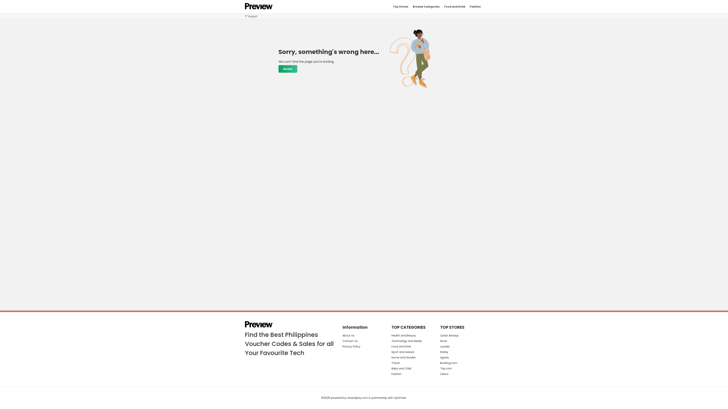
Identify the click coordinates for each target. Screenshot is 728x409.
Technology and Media (406, 341)
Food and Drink (454, 7)
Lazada (445, 346)
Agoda (444, 357)
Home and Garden (403, 357)
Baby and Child (401, 368)
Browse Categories (426, 7)
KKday (444, 352)
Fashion (475, 7)
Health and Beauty (403, 335)
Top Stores (400, 7)
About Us (348, 335)
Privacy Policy (351, 346)
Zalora (444, 374)
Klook (443, 341)
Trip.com (446, 368)
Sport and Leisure (402, 352)
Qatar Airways (449, 335)
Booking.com (448, 363)
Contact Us (350, 341)
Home (288, 69)
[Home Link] (259, 7)
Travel (395, 363)
